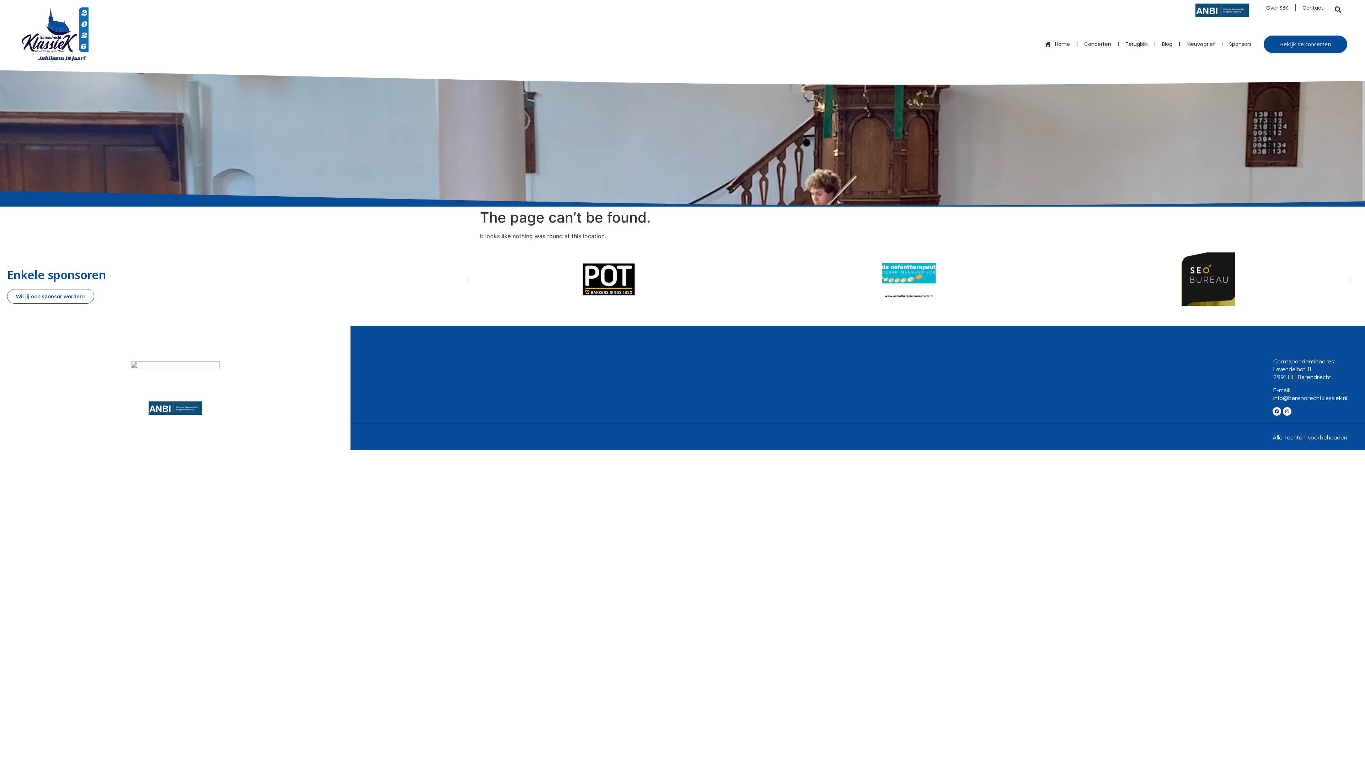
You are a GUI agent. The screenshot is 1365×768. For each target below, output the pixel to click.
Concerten (1097, 44)
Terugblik (1136, 44)
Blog (1167, 44)
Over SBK (1277, 7)
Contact (1312, 7)
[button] (1338, 9)
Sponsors (1240, 44)
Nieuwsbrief (1201, 44)
